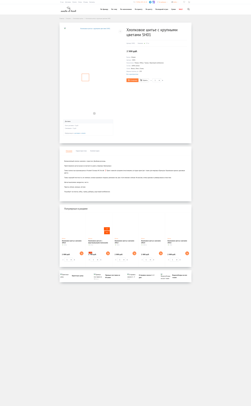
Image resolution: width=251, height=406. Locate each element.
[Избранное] (184, 2)
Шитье (63, 238)
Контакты (92, 2)
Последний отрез (161, 9)
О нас (62, 2)
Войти (175, 2)
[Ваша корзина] (189, 2)
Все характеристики (132, 74)
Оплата (74, 2)
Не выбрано (162, 2)
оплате (83, 133)
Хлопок (90, 238)
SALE (180, 9)
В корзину (134, 80)
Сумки (173, 9)
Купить (145, 80)
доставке (77, 133)
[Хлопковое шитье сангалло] (72, 224)
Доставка (68, 2)
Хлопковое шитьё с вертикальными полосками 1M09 (98, 243)
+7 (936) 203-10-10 (141, 2)
